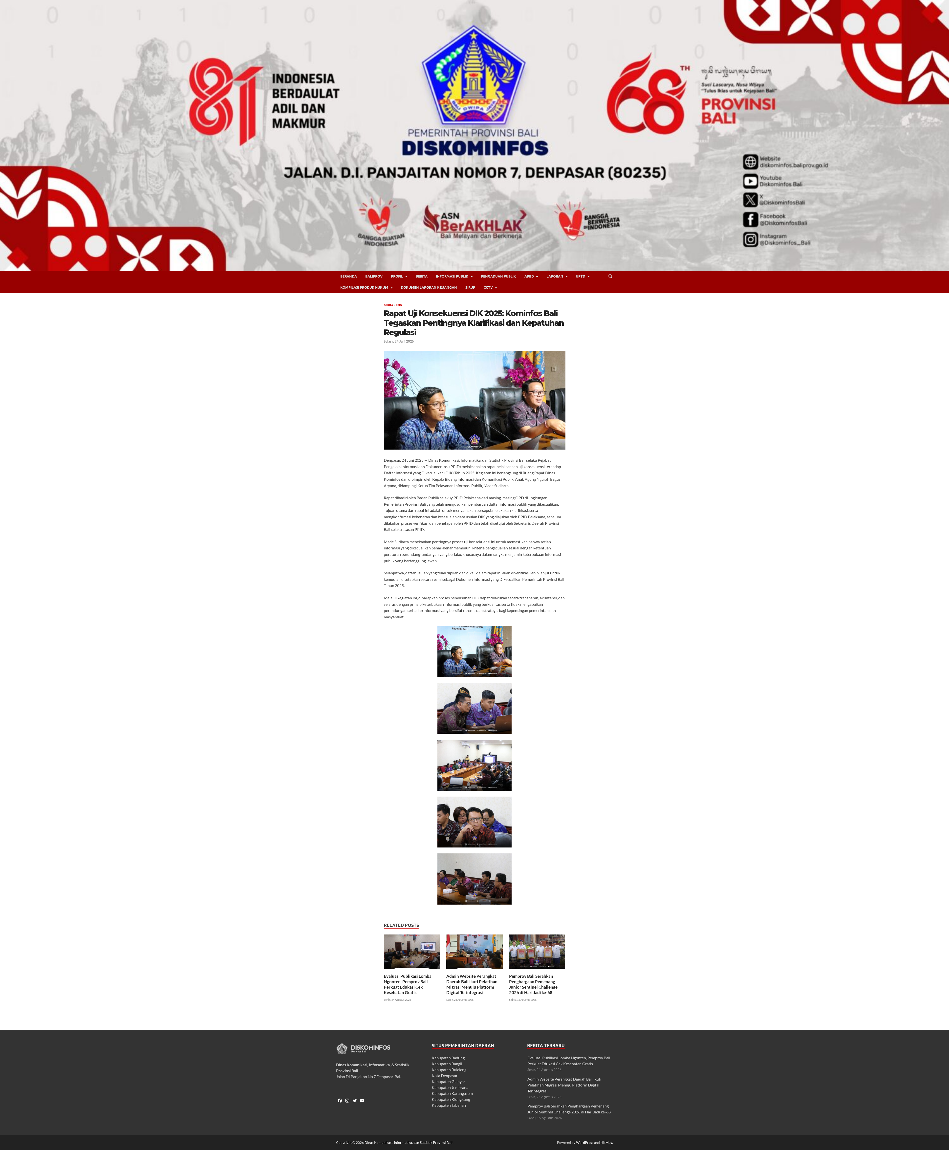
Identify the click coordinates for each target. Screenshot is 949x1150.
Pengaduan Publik (498, 276)
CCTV (488, 287)
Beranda (348, 276)
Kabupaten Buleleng (449, 1069)
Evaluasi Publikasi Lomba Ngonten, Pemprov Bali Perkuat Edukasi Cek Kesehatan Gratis (407, 984)
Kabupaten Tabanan (449, 1105)
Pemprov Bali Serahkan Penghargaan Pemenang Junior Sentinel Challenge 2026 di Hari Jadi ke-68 (533, 984)
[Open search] (610, 276)
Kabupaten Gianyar (448, 1081)
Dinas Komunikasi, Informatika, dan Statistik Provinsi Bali (409, 1142)
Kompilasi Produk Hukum (364, 287)
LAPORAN (554, 276)
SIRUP (470, 287)
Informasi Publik (452, 276)
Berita (422, 276)
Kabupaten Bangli (447, 1063)
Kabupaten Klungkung (451, 1099)
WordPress (584, 1142)
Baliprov (374, 276)
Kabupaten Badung (448, 1057)
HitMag (606, 1142)
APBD (529, 276)
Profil (397, 276)
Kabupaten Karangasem (452, 1093)
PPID (399, 305)
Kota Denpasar (444, 1075)
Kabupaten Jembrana (450, 1087)
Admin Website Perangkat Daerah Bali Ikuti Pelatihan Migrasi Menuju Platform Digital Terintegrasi (471, 984)
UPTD (580, 276)
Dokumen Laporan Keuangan (429, 287)
